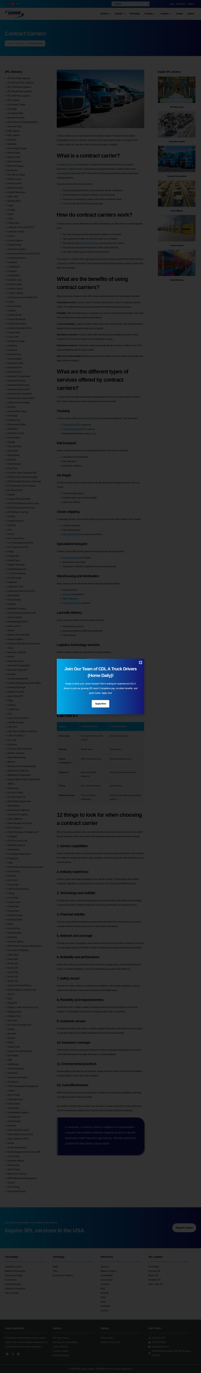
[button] (141, 662)
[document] (100, 686)
